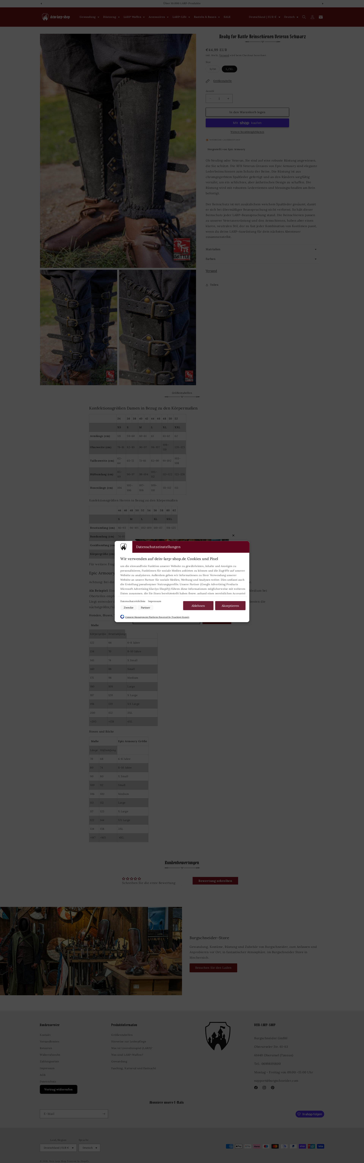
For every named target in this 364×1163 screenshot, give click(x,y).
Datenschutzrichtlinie (133, 601)
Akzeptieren (230, 605)
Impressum (154, 601)
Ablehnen (198, 605)
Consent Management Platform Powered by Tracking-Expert (157, 617)
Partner (145, 607)
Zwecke (128, 607)
